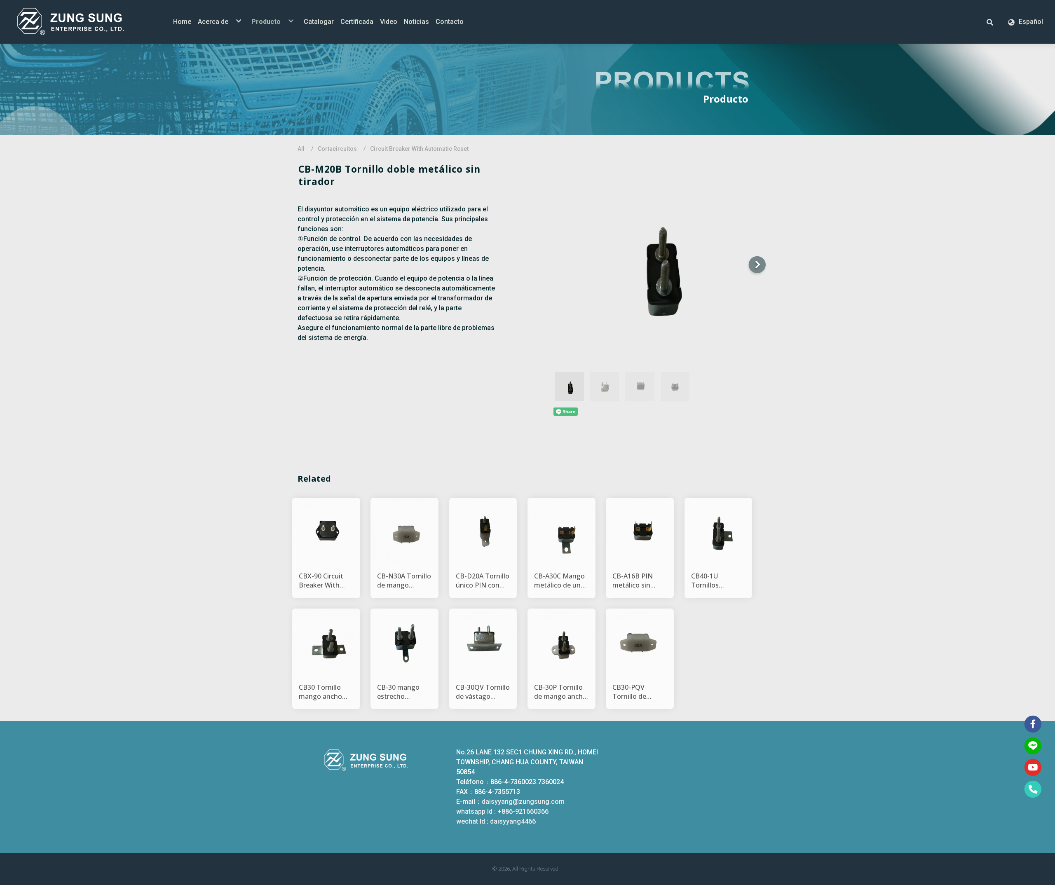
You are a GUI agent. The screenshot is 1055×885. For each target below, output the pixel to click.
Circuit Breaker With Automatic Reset (419, 148)
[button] (990, 22)
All (301, 148)
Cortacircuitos (337, 148)
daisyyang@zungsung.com (523, 801)
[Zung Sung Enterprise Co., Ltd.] (82, 21)
